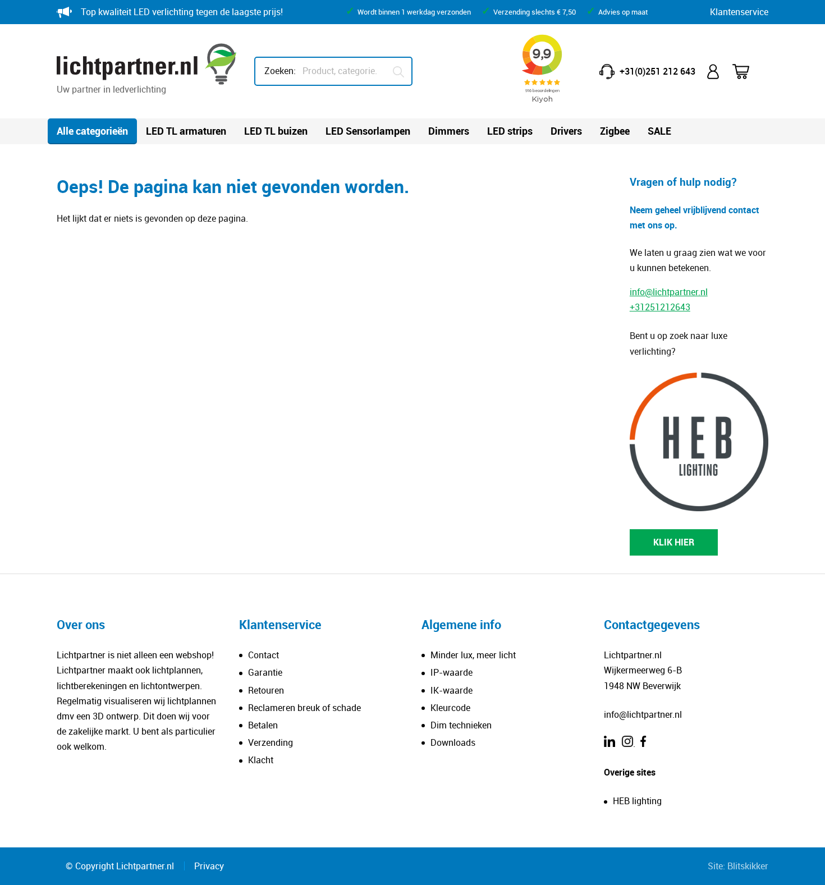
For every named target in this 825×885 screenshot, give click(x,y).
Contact (263, 655)
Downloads (452, 742)
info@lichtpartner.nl (669, 292)
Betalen (263, 725)
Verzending (270, 742)
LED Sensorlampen (368, 130)
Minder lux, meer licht (473, 655)
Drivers (566, 130)
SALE (659, 130)
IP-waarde (451, 672)
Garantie (265, 672)
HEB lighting (637, 801)
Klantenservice (739, 12)
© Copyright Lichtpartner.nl (120, 866)
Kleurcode (450, 707)
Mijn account (714, 71)
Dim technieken (461, 725)
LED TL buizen (276, 130)
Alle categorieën (92, 130)
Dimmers (448, 130)
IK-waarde (451, 690)
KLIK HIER (673, 542)
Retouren (266, 690)
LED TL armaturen (186, 130)
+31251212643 (660, 307)
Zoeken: (280, 71)
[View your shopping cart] (748, 71)
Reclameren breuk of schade (304, 707)
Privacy (209, 866)
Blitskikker (747, 866)
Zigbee (615, 130)
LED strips (510, 130)
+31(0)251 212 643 (657, 71)
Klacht (260, 760)
